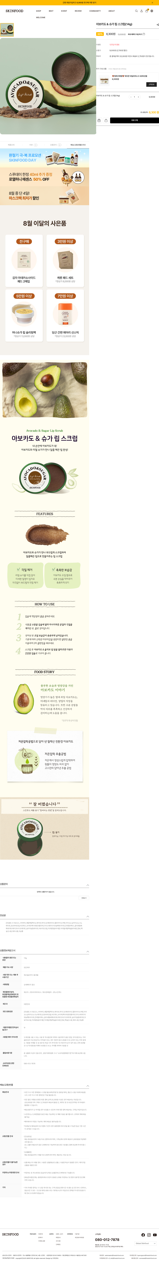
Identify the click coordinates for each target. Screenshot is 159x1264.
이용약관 (77, 1234)
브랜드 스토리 (59, 1234)
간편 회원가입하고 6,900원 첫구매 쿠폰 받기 (79, 3)
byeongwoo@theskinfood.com (147, 1255)
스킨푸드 (51, 1234)
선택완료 (151, 84)
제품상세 (11, 145)
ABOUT (111, 11)
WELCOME (40, 17)
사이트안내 (70, 1234)
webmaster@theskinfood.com (114, 1255)
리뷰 (32, 145)
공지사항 (58, 1241)
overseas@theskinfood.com (148, 1258)
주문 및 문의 (33, 1234)
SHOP (38, 11)
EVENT (64, 11)
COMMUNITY (95, 11)
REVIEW (78, 11)
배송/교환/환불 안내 (78, 145)
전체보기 (83, 898)
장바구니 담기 (106, 120)
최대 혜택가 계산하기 (135, 34)
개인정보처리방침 (79, 1237)
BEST (51, 11)
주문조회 (40, 1234)
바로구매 (134, 120)
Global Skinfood (142, 1243)
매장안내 (58, 1237)
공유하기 (157, 24)
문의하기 (40, 1237)
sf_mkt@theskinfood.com (116, 1258)
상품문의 (55, 145)
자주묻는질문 (41, 1241)
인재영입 (58, 1244)
